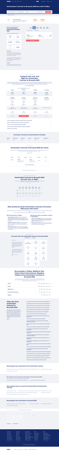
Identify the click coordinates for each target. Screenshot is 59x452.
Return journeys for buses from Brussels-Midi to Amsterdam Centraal (17, 380)
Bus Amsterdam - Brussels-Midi (45, 392)
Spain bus (17, 433)
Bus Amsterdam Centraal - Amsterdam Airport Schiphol (15, 392)
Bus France (17, 434)
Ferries (21, 1)
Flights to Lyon (27, 434)
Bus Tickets (18, 431)
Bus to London (18, 437)
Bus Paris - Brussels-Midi (33, 392)
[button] (27, 12)
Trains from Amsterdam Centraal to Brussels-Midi (37, 380)
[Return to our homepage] (9, 1)
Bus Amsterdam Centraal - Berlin (34, 369)
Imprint (15, 449)
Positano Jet (36, 438)
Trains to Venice (9, 437)
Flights (18, 1)
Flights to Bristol (27, 438)
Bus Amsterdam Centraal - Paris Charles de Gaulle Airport (38, 390)
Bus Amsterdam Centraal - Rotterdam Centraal (48, 369)
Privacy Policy (25, 449)
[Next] (51, 27)
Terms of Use (20, 449)
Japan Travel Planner (46, 434)
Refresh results (29, 153)
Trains (12, 1)
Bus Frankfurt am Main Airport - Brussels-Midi (25, 394)
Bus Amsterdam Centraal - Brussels (12, 369)
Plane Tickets (27, 431)
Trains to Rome (9, 434)
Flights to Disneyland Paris (29, 437)
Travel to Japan (45, 437)
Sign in (51, 1)
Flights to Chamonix (28, 433)
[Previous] (17, 187)
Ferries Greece (36, 433)
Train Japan (8, 433)
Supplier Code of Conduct (32, 449)
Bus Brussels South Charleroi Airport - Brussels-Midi (14, 403)
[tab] (29, 30)
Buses (15, 1)
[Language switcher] (38, 1)
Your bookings (43, 1)
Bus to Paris (18, 438)
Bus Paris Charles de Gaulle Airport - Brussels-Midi (14, 394)
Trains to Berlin (9, 438)
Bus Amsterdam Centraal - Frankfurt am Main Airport (49, 390)
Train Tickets (9, 431)
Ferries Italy (36, 437)
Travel (44, 431)
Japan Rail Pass (45, 433)
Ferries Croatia (36, 434)
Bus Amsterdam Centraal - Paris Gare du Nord (25, 369)
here (36, 170)
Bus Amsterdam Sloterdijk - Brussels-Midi (13, 405)
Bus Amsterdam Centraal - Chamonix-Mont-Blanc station (26, 392)
